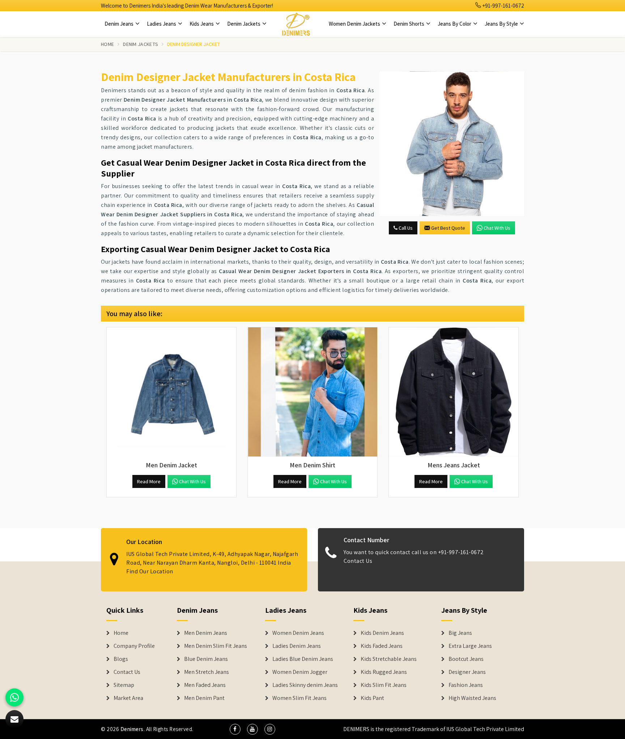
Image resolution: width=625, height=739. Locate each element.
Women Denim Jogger (299, 672)
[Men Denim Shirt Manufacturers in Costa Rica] (312, 392)
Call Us (405, 228)
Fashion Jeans (465, 685)
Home (107, 44)
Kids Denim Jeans (382, 633)
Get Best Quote (448, 228)
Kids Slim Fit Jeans (384, 685)
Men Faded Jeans (205, 685)
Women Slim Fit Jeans (299, 698)
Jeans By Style (502, 23)
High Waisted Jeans (472, 698)
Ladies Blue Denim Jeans (302, 659)
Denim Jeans (120, 23)
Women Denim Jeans (298, 633)
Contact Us (358, 561)
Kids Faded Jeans (382, 646)
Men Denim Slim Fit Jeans (215, 646)
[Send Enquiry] (451, 143)
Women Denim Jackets (355, 23)
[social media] (235, 729)
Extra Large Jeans (470, 646)
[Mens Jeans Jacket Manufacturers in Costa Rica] (453, 392)
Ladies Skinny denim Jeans (305, 685)
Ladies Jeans (162, 23)
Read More (149, 481)
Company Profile (134, 646)
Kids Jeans (202, 23)
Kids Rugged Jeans (384, 672)
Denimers (132, 729)
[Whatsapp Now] (14, 697)
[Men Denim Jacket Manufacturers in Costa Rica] (171, 392)
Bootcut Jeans (466, 659)
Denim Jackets (244, 23)
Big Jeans (460, 633)
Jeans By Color (455, 23)
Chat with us (497, 228)
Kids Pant (372, 698)
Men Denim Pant (204, 698)
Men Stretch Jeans (206, 672)
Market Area (128, 698)
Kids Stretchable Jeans (389, 659)
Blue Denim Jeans (206, 659)
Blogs (121, 659)
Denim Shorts (409, 23)
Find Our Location (149, 571)
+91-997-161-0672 (502, 5)
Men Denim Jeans (205, 633)
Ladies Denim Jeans (296, 646)
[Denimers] (296, 24)
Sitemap (124, 685)
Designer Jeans (467, 672)
